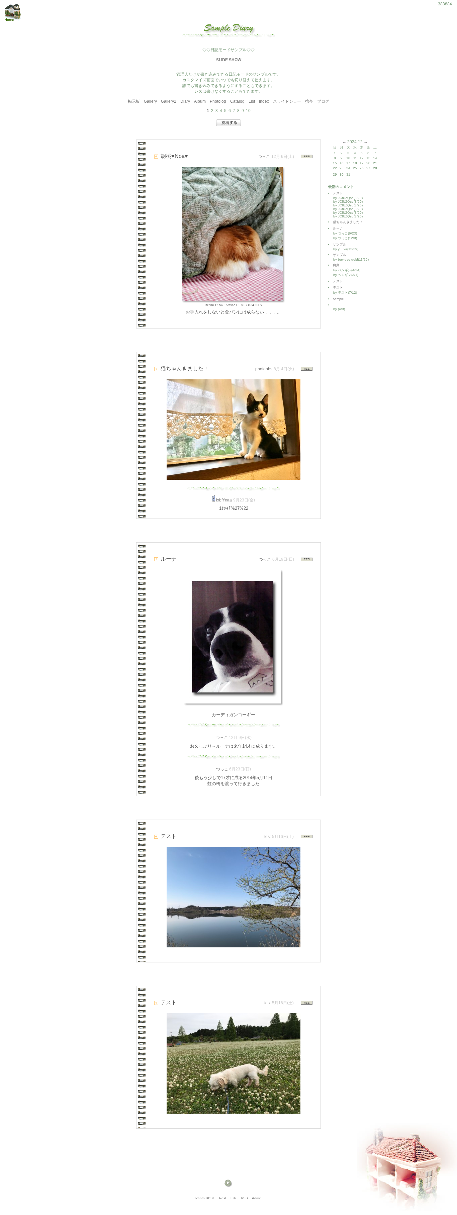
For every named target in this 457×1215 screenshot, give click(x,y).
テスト (338, 193)
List (252, 101)
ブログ (323, 101)
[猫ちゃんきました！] (233, 478)
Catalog (237, 101)
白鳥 (336, 265)
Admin (257, 1198)
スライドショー (287, 101)
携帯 (309, 101)
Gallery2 (168, 101)
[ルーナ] (232, 702)
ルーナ (338, 228)
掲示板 (134, 101)
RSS (244, 1198)
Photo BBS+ (205, 1198)
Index (264, 101)
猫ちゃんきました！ (348, 222)
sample (340, 299)
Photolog (218, 101)
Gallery (150, 101)
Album (200, 101)
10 (248, 110)
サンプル (339, 244)
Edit (234, 1198)
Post (222, 1198)
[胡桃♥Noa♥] (232, 299)
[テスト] (233, 945)
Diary (185, 101)
